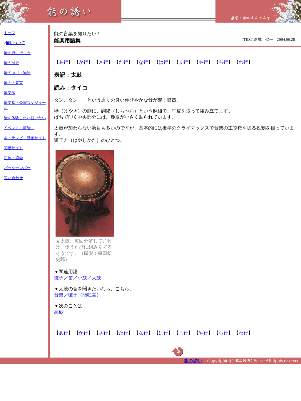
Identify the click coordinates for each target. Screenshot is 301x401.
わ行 (243, 62)
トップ (9, 33)
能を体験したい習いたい (25, 118)
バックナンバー (17, 168)
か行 (83, 62)
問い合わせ (13, 178)
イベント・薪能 (19, 128)
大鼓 (96, 277)
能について (15, 43)
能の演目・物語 (17, 72)
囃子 (58, 277)
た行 (123, 62)
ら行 (223, 62)
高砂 (58, 311)
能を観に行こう (17, 52)
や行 (203, 62)
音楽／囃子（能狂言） (77, 294)
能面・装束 (13, 82)
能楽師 (9, 92)
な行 (143, 62)
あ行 (63, 62)
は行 (163, 62)
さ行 (103, 62)
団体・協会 (13, 158)
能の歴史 (11, 62)
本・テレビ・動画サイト (25, 138)
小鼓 (82, 277)
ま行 (183, 62)
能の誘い (193, 360)
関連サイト (13, 148)
